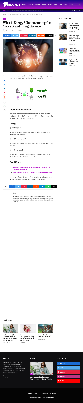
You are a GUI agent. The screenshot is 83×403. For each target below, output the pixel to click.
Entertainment (36, 4)
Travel (65, 4)
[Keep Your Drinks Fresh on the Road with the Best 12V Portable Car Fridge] (63, 26)
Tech (60, 4)
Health (50, 4)
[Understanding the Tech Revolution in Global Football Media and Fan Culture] (10, 328)
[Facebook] (4, 80)
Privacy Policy (32, 393)
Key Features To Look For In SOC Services (73, 61)
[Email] (4, 109)
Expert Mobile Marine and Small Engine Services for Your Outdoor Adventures (28, 10)
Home (24, 4)
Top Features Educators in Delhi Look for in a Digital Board (74, 51)
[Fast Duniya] (11, 4)
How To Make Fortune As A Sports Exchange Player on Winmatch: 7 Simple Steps (27, 337)
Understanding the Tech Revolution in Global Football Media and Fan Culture (10, 337)
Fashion (44, 4)
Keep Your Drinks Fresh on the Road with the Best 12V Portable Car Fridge (74, 26)
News (29, 4)
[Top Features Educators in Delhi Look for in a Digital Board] (63, 50)
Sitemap (53, 393)
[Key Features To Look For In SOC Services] (63, 62)
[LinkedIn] (4, 88)
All (4, 18)
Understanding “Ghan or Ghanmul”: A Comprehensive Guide (32, 172)
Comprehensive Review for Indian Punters (45, 336)
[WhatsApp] (4, 105)
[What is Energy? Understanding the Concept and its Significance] (28, 55)
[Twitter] (4, 84)
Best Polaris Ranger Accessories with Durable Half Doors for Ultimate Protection (74, 39)
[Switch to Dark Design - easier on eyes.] (80, 10)
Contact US (44, 393)
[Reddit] (4, 96)
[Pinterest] (4, 92)
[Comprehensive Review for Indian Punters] (45, 328)
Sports (55, 4)
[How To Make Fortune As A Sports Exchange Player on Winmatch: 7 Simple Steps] (28, 328)
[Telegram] (4, 101)
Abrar (9, 30)
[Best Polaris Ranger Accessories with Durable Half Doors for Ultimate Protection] (63, 37)
